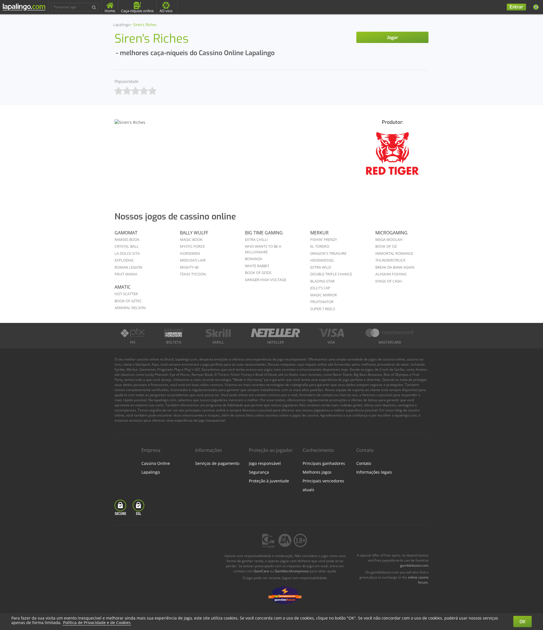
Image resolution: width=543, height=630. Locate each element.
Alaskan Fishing (390, 274)
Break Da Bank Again (394, 267)
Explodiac (124, 260)
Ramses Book (127, 239)
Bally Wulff (194, 233)
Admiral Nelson (130, 307)
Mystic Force (192, 246)
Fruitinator (321, 301)
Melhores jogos (317, 472)
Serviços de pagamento (217, 463)
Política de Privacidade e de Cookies (97, 622)
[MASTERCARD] (390, 333)
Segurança (259, 472)
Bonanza (253, 258)
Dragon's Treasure (328, 253)
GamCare (261, 571)
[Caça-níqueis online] (392, 157)
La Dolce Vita (127, 253)
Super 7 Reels (322, 308)
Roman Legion (128, 267)
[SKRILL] (218, 333)
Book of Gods (258, 272)
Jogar (392, 37)
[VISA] (331, 333)
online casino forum (418, 580)
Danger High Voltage (265, 279)
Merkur (319, 233)
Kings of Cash (388, 281)
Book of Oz (386, 246)
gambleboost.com (414, 565)
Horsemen (190, 253)
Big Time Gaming (264, 233)
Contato (363, 463)
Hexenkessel (322, 260)
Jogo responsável (265, 463)
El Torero (319, 246)
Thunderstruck (390, 260)
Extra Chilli (256, 239)
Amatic (123, 287)
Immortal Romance (394, 253)
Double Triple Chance (331, 274)
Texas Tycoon (193, 274)
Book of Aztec (128, 300)
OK (522, 622)
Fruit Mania (126, 274)
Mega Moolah (388, 239)
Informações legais (374, 472)
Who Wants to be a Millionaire (263, 249)
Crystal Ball (127, 246)
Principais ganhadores (324, 463)
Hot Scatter (126, 293)
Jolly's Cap (320, 287)
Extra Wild (320, 267)
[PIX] (132, 333)
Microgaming (391, 233)
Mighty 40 (189, 267)
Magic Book (191, 239)
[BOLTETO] (174, 333)
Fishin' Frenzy (323, 239)
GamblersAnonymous (292, 571)
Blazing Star (322, 281)
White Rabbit (257, 265)
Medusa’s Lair (193, 260)
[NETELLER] (275, 333)
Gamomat (126, 233)
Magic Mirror (323, 294)
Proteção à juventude (269, 481)
